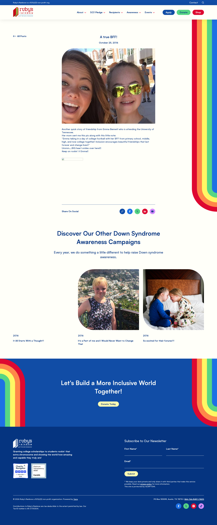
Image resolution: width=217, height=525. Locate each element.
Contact (193, 2)
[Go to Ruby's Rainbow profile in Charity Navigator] (20, 470)
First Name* (130, 448)
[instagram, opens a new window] (193, 506)
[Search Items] (203, 3)
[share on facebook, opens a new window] (130, 211)
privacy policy (146, 484)
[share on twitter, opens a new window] (137, 211)
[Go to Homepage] (23, 12)
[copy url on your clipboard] (122, 211)
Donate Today (108, 404)
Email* (127, 461)
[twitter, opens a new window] (186, 506)
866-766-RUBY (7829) (194, 499)
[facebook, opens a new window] (178, 506)
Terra (75, 499)
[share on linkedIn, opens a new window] (145, 211)
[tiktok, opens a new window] (201, 506)
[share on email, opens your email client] (152, 211)
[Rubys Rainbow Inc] (38, 470)
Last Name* (172, 448)
